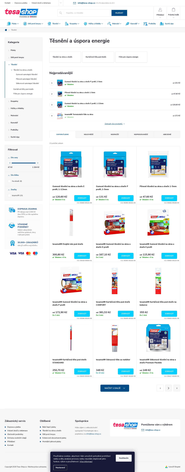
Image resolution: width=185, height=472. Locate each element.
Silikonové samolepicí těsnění (27, 83)
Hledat (119, 13)
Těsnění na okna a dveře (22, 70)
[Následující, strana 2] (168, 388)
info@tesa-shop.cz (93, 434)
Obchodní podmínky (15, 434)
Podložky (14, 130)
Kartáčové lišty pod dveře (23, 89)
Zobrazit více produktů (114, 124)
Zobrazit (82, 198)
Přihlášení (11, 442)
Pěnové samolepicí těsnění (26, 79)
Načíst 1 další (113, 388)
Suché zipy (15, 137)
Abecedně (167, 134)
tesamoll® (17, 195)
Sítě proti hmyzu (17, 57)
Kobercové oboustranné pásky (54, 438)
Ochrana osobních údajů (16, 438)
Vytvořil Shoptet (174, 467)
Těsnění (14, 64)
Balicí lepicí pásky (49, 427)
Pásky (13, 50)
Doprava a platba (21, 3)
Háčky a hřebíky (17, 108)
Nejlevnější (88, 134)
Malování (14, 115)
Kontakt (7, 3)
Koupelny (14, 101)
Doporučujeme (62, 134)
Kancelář (14, 122)
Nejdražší (115, 134)
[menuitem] (13, 24)
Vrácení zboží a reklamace (41, 3)
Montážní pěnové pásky (51, 442)
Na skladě (16, 181)
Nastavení (60, 467)
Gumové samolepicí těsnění (26, 74)
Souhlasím (123, 458)
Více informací (86, 461)
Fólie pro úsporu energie (22, 93)
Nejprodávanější (141, 134)
